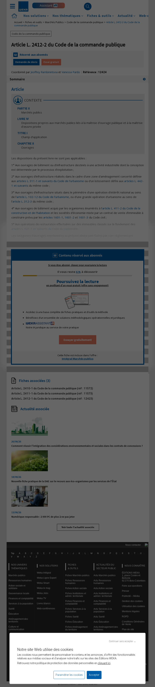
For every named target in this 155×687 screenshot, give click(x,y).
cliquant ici (104, 663)
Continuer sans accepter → (122, 641)
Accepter (94, 675)
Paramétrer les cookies (69, 675)
